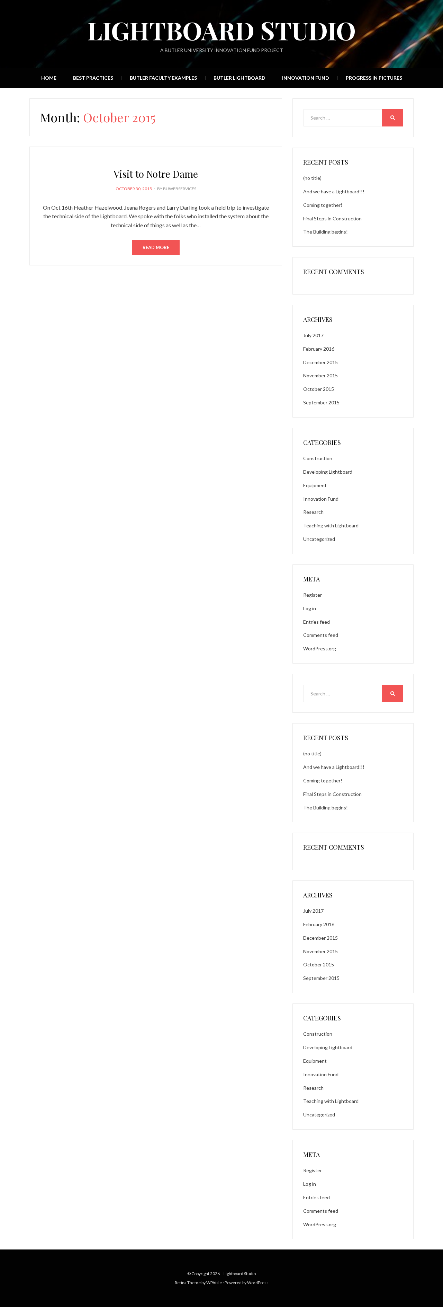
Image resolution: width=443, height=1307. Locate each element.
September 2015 (321, 402)
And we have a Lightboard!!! (333, 191)
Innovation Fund (305, 78)
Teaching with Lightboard (331, 525)
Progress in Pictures (374, 78)
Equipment (315, 485)
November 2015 (320, 375)
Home (48, 78)
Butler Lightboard (239, 78)
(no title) (312, 178)
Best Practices (93, 78)
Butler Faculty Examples (163, 78)
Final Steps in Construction (332, 218)
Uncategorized (319, 539)
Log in (309, 608)
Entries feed (316, 622)
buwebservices (179, 188)
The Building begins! (325, 232)
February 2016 (318, 349)
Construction (317, 458)
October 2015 (318, 389)
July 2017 (313, 335)
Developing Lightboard (327, 472)
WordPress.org (319, 648)
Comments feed (320, 635)
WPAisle (214, 1282)
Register (312, 595)
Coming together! (322, 205)
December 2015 (320, 362)
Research (313, 512)
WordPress (258, 1282)
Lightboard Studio (221, 29)
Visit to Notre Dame (156, 173)
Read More (156, 247)
